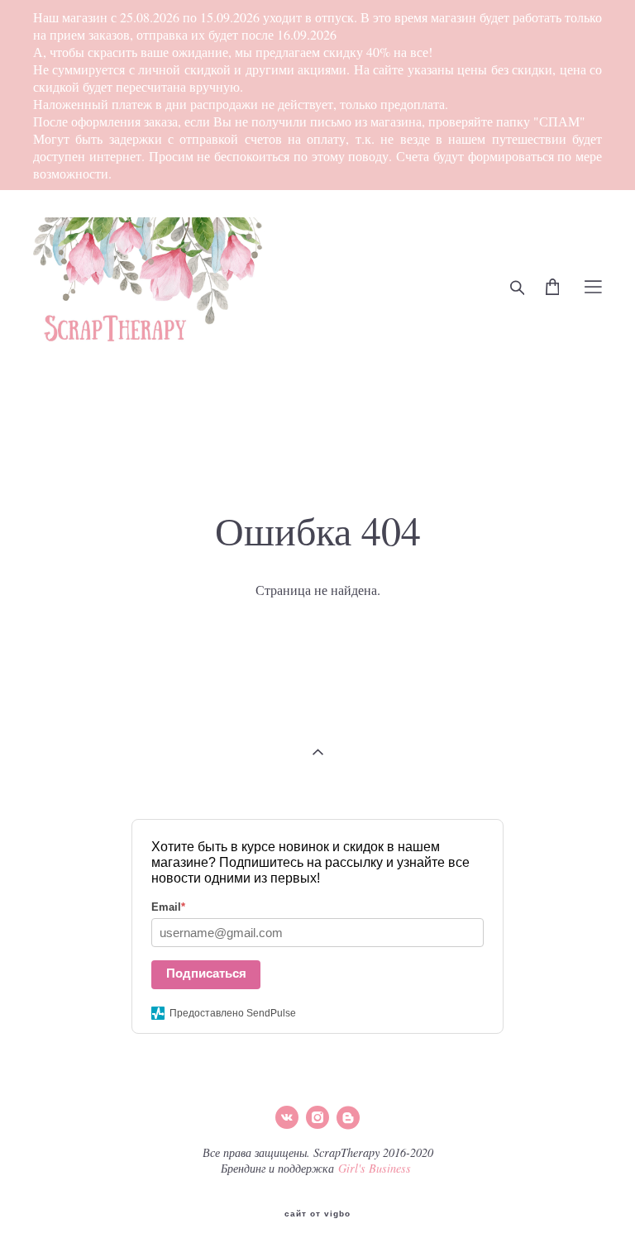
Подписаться (206, 973)
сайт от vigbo (317, 1214)
